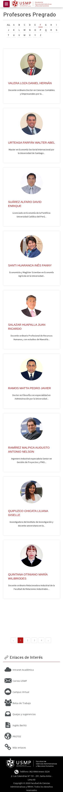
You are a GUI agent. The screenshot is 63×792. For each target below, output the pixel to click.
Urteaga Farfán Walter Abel (31, 142)
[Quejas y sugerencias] (31, 709)
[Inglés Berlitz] (31, 721)
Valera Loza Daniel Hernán (30, 83)
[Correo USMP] (31, 676)
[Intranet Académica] (31, 665)
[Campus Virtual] (31, 687)
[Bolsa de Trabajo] (31, 698)
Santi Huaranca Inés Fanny (30, 265)
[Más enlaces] (31, 743)
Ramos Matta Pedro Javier (29, 388)
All (8, 24)
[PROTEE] (31, 732)
